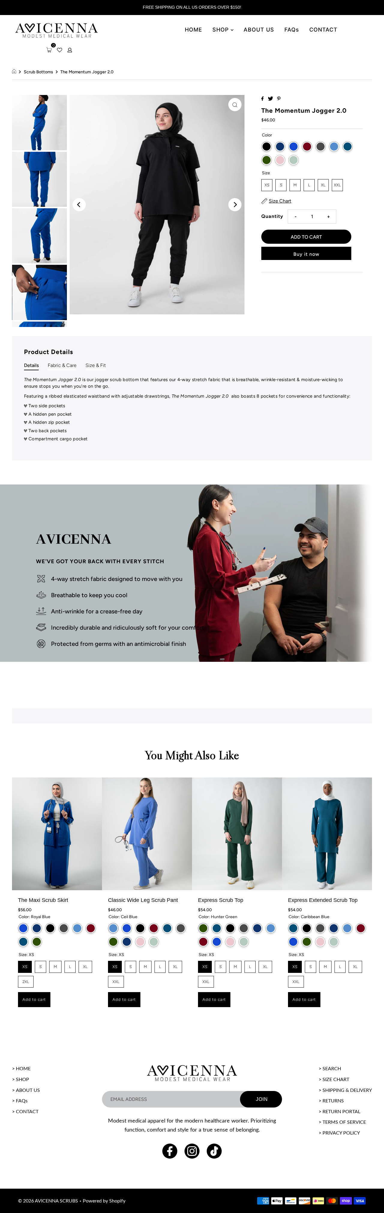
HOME (193, 29)
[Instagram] (192, 1151)
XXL (337, 183)
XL (323, 183)
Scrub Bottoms (38, 72)
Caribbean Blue (347, 146)
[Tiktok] (214, 1151)
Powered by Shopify (104, 1201)
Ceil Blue (334, 146)
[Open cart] (49, 50)
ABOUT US (259, 29)
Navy (280, 146)
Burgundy (307, 146)
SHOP (221, 29)
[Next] (235, 204)
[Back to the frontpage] (15, 71)
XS (266, 183)
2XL (25, 980)
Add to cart (34, 999)
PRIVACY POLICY (341, 1133)
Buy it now (306, 254)
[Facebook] (169, 1151)
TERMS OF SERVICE (344, 1122)
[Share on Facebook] (263, 99)
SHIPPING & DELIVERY (347, 1090)
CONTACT (323, 29)
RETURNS (333, 1100)
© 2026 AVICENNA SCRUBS (48, 1201)
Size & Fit (96, 365)
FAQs (291, 29)
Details (31, 365)
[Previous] (79, 204)
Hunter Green (266, 160)
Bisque (280, 160)
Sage (293, 160)
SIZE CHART (335, 1079)
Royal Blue (293, 146)
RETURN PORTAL (341, 1111)
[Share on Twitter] (271, 99)
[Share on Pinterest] (278, 99)
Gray (320, 146)
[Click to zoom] (235, 104)
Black (266, 146)
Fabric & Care (62, 365)
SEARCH (331, 1068)
